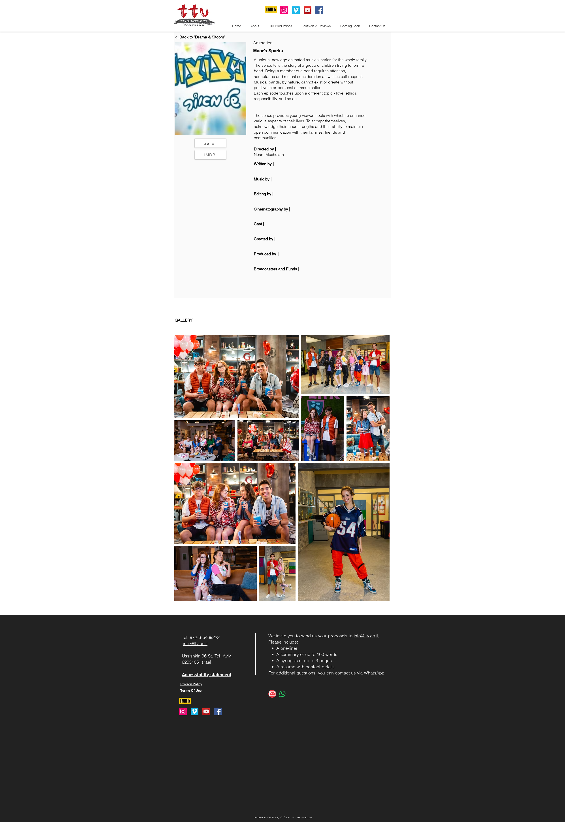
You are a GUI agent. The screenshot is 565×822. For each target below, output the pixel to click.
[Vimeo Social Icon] (296, 10)
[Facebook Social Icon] (319, 10)
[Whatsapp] (282, 694)
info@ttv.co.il (195, 643)
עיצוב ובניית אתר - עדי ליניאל (298, 817)
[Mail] (272, 694)
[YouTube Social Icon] (307, 10)
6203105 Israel (196, 662)
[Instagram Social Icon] (284, 10)
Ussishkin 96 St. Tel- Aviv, (207, 656)
